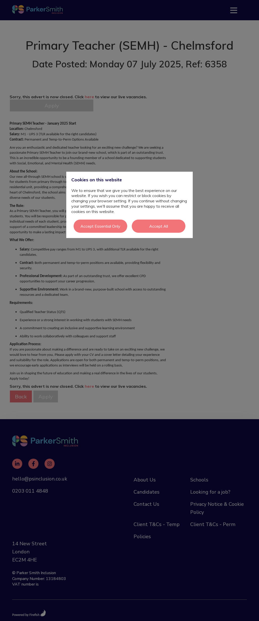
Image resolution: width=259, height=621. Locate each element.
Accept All (158, 225)
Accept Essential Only (100, 225)
